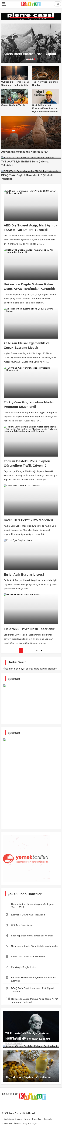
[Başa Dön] (56, 1121)
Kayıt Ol (35, 1124)
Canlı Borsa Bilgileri (13, 1119)
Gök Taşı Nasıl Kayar (19, 925)
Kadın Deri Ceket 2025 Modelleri (25, 956)
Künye (27, 1119)
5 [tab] (34, 59)
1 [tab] (27, 59)
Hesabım (8, 1124)
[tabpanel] (31, 43)
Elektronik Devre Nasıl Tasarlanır (25, 914)
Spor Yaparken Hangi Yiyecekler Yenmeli (29, 935)
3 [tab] (31, 59)
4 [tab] (33, 59)
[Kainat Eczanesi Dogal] (31, 6)
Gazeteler (48, 1119)
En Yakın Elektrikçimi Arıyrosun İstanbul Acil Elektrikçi (31, 978)
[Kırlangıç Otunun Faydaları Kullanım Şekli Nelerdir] (31, 1046)
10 (37, 650)
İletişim (17, 1124)
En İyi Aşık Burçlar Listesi (21, 967)
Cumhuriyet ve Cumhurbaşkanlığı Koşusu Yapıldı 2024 (30, 905)
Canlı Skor (36, 1119)
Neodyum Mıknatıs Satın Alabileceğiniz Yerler (32, 946)
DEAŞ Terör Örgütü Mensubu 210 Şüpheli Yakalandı (30, 989)
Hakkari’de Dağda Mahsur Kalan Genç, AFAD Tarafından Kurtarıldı (32, 1000)
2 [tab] (29, 59)
